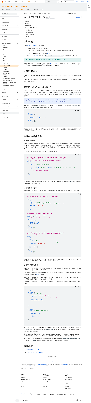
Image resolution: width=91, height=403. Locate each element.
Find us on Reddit (47, 379)
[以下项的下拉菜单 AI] (17, 9)
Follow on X (45, 381)
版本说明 (67, 384)
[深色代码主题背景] (78, 110)
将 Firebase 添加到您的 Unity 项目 (57, 60)
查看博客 (45, 377)
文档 (29, 1)
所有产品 (72, 394)
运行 (22, 1)
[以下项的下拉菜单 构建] (18, 1)
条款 (22, 400)
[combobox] (52, 1)
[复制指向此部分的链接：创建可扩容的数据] (39, 265)
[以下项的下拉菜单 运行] (25, 1)
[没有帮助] (80, 13)
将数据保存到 (35, 350)
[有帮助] (78, 13)
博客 (77, 1)
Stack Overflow (68, 379)
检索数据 (38, 274)
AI (15, 9)
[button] (8, 22)
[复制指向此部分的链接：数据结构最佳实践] (43, 136)
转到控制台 (82, 1)
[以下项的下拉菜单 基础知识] (12, 9)
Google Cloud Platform (62, 394)
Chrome (45, 394)
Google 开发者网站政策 (26, 366)
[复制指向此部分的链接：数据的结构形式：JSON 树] (52, 87)
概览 (3, 9)
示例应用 (49, 53)
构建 (16, 1)
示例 (42, 9)
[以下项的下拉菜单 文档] (31, 1)
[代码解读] (76, 110)
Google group (68, 381)
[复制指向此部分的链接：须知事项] (34, 42)
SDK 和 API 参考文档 (25, 379)
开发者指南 (23, 377)
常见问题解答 (68, 388)
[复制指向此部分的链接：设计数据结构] (38, 71)
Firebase (25, 13)
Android (39, 394)
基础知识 (8, 9)
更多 (36, 1)
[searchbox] (9, 14)
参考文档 (36, 9)
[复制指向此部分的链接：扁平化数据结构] (38, 188)
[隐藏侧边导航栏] (17, 400)
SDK (33, 56)
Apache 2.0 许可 (65, 364)
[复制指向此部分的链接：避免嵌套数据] (36, 141)
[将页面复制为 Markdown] (51, 17)
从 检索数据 (35, 352)
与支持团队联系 (68, 377)
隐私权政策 (26, 400)
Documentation (7, 6)
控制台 (54, 64)
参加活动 (45, 386)
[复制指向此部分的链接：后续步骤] (34, 346)
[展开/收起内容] (30, 21)
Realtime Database (20, 6)
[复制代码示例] (80, 110)
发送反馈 (78, 17)
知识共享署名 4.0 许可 (43, 364)
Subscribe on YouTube (48, 384)
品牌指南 (67, 386)
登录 (88, 1)
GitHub (22, 386)
